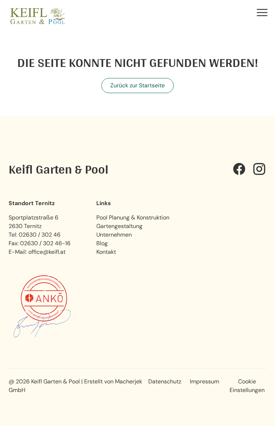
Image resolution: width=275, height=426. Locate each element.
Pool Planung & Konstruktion (132, 217)
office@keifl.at (47, 252)
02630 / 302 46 (40, 234)
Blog (102, 243)
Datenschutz (164, 381)
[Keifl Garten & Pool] (37, 16)
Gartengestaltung (119, 226)
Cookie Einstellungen (247, 386)
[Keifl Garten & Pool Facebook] (239, 169)
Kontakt (106, 252)
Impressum (204, 381)
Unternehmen (114, 234)
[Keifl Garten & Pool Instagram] (259, 169)
